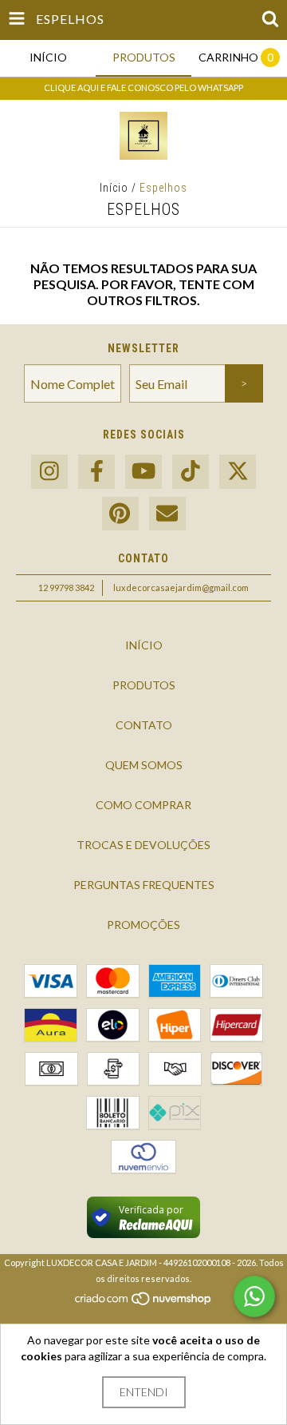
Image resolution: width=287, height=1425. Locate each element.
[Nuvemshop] (144, 1303)
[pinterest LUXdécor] (120, 514)
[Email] (167, 514)
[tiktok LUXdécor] (190, 471)
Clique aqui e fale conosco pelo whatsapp (143, 87)
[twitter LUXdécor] (237, 471)
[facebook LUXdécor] (96, 471)
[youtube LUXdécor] (143, 471)
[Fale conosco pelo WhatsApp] (254, 1296)
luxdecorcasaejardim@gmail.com (181, 587)
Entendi (144, 1392)
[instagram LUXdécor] (49, 471)
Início (114, 187)
